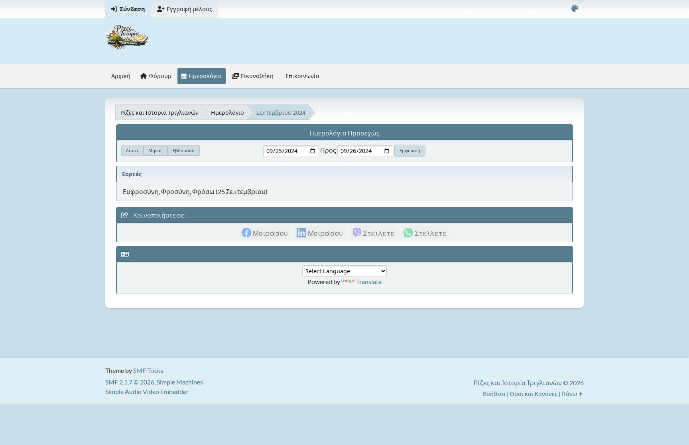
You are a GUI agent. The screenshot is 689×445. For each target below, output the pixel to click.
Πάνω (569, 393)
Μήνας (155, 150)
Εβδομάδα (184, 150)
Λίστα (132, 150)
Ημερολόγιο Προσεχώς (344, 133)
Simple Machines (180, 382)
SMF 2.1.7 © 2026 (129, 382)
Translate (369, 281)
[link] (265, 232)
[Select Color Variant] (574, 9)
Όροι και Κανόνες (533, 393)
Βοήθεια (494, 393)
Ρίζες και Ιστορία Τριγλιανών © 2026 (529, 382)
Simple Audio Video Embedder (147, 391)
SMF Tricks (148, 370)
